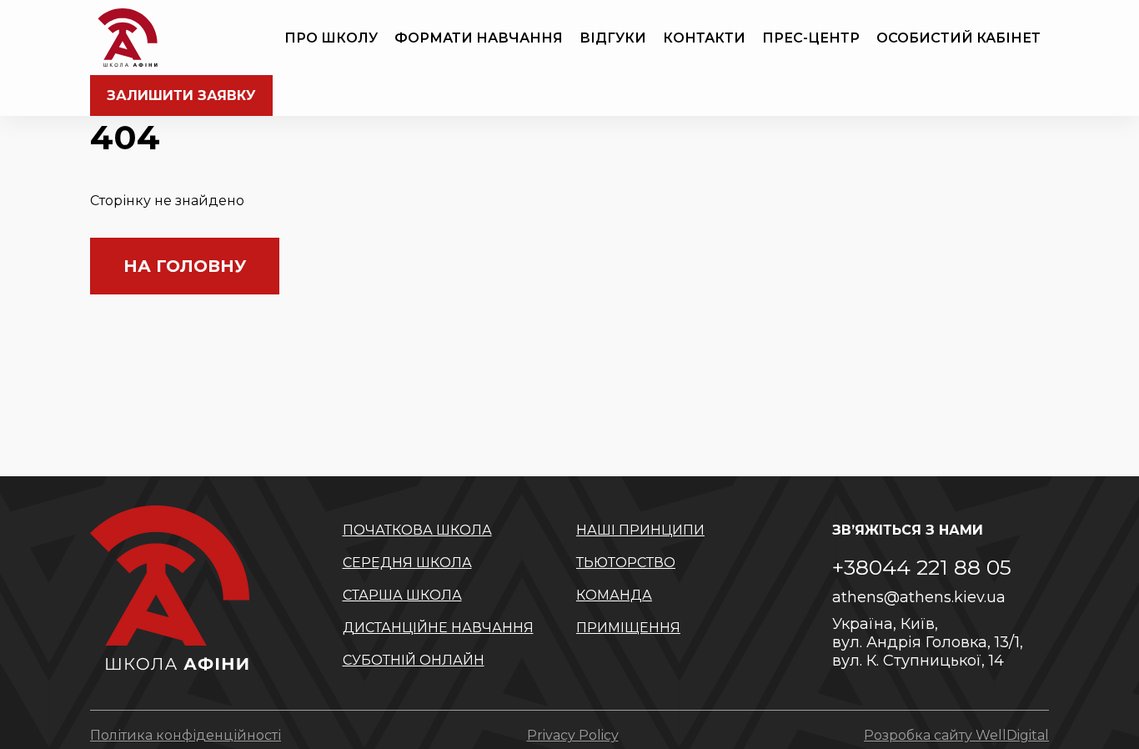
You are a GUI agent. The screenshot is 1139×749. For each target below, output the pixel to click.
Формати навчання (478, 38)
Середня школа (407, 563)
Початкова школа (417, 530)
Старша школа (402, 595)
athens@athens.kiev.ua (919, 597)
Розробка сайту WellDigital (956, 735)
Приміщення (628, 628)
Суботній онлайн (413, 660)
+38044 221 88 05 (921, 567)
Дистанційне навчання (438, 628)
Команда (614, 595)
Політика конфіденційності (185, 735)
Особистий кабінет (958, 38)
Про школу (331, 38)
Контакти (704, 38)
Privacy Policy (573, 735)
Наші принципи (640, 530)
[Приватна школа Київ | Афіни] (127, 37)
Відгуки (613, 38)
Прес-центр (811, 38)
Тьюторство (625, 563)
